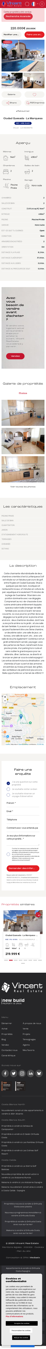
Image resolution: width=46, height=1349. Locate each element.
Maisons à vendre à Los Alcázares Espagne (22, 1183)
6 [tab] (30, 960)
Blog (4, 1040)
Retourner (23, 111)
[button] (11, 103)
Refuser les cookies (21, 1337)
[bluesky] (39, 1073)
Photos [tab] (23, 393)
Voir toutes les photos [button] (23, 487)
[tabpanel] (23, 935)
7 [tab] (35, 960)
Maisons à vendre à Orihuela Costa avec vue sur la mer (23, 1232)
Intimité (28, 1247)
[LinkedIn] (30, 1073)
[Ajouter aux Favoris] (38, 914)
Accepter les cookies (21, 1323)
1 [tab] (6, 960)
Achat (5, 1029)
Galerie (11, 95)
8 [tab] (40, 960)
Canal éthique (8, 1056)
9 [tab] (23, 963)
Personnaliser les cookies (21, 1330)
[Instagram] (22, 1073)
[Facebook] (5, 1073)
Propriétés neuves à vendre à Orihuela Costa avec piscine (23, 1205)
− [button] (5, 700)
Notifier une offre (12, 35)
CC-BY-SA (40, 744)
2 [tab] (11, 960)
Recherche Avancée (18, 17)
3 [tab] (16, 960)
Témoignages (29, 1040)
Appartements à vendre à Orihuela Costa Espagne (23, 1269)
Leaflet (8, 744)
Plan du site (24, 1251)
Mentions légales (12, 1247)
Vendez (15, 356)
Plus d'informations (14, 1316)
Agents (26, 1045)
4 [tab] (20, 960)
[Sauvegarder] (34, 94)
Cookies (39, 1247)
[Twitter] (13, 1073)
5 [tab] (25, 960)
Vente (25, 1029)
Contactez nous (10, 1050)
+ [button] (5, 697)
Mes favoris (29, 1050)
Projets (26, 1034)
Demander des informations (24, 868)
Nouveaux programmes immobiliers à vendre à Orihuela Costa (23, 1214)
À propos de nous (32, 1023)
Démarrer (7, 1023)
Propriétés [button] (7, 1034)
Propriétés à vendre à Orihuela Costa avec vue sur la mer (23, 1223)
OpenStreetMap (23, 744)
